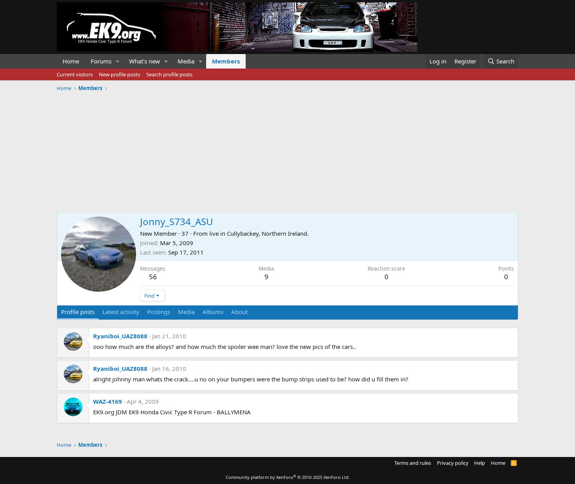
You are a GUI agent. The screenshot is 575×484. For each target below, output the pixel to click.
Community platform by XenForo (288, 477)
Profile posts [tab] (78, 312)
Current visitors (75, 74)
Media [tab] (186, 312)
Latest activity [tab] (120, 312)
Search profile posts (169, 74)
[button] (117, 61)
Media (186, 61)
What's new (144, 61)
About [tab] (239, 312)
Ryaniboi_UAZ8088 (120, 336)
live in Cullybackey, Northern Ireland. (259, 233)
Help (479, 462)
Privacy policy (453, 462)
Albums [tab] (213, 312)
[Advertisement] (287, 149)
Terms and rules (412, 462)
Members (226, 61)
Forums (101, 61)
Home (71, 61)
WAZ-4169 (107, 401)
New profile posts (119, 74)
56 (153, 276)
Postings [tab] (158, 312)
